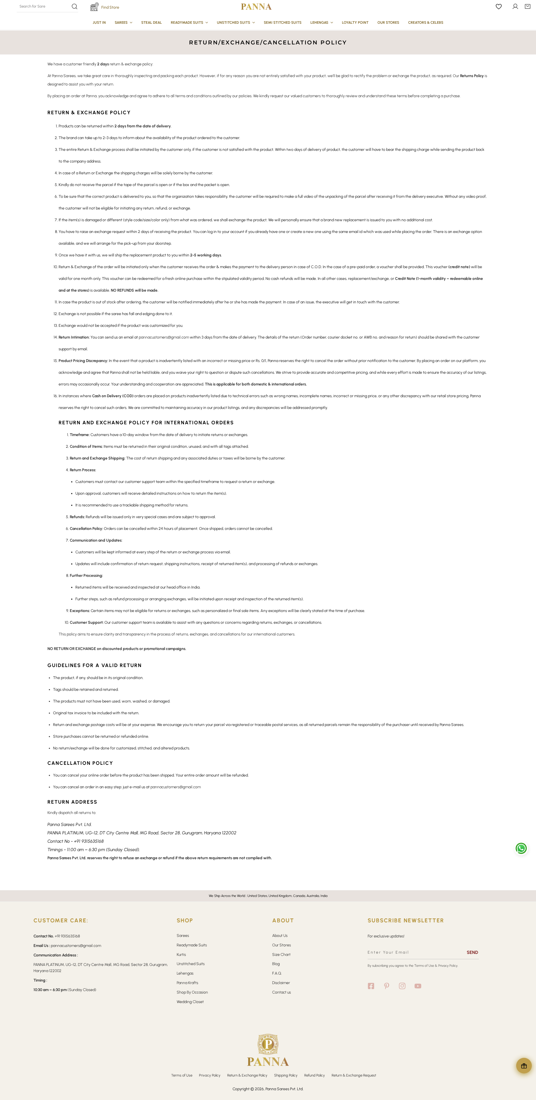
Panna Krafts (187, 982)
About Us (280, 935)
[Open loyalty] (524, 1065)
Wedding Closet (190, 1001)
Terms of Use (424, 966)
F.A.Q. (277, 973)
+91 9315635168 (89, 841)
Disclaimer (281, 982)
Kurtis (181, 954)
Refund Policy (314, 1075)
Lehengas (185, 973)
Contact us (281, 992)
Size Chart (281, 954)
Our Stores (281, 945)
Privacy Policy (210, 1075)
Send (472, 952)
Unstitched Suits (191, 963)
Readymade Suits (192, 945)
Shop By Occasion (192, 992)
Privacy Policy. (448, 966)
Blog (276, 963)
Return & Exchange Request (354, 1075)
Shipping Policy (286, 1075)
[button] (527, 6)
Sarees (183, 935)
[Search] (47, 6)
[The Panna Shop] (256, 6)
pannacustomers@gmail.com (164, 337)
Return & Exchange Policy (247, 1075)
